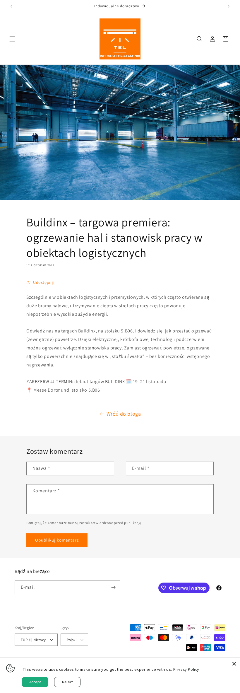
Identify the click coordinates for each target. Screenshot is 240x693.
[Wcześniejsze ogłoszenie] (11, 6)
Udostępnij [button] (43, 282)
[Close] (234, 664)
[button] (12, 39)
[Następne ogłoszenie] (228, 6)
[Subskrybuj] (113, 587)
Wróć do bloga (124, 413)
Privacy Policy (186, 669)
